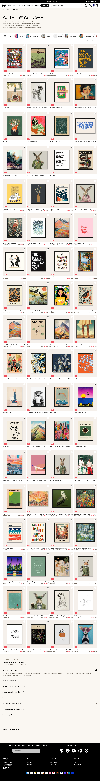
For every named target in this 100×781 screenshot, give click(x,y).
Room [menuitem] (18, 5)
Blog (75, 762)
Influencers (29, 764)
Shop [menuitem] (9, 5)
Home (3, 9)
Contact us (6, 767)
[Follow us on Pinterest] (86, 751)
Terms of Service (54, 764)
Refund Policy (54, 762)
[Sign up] (37, 750)
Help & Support (7, 765)
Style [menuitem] (14, 5)
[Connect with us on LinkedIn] (80, 751)
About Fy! (76, 761)
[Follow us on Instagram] (61, 751)
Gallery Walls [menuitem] (30, 5)
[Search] (80, 5)
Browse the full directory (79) (10, 736)
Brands (5, 761)
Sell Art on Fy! (30, 761)
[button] (91, 41)
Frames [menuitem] (37, 5)
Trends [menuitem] (23, 5)
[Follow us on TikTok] (68, 751)
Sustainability (77, 764)
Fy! (7, 778)
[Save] (24, 45)
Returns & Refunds (8, 764)
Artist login (29, 762)
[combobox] (66, 5)
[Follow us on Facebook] (74, 751)
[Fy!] (4, 5)
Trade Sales (6, 768)
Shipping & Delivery (8, 762)
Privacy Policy (54, 761)
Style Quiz (45, 5)
